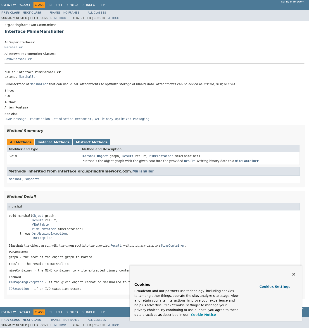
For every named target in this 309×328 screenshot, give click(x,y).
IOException (42, 238)
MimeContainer (161, 156)
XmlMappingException (49, 233)
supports (32, 179)
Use (50, 5)
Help (101, 5)
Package (25, 5)
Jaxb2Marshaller (18, 59)
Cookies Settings (274, 286)
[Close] (294, 274)
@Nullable (40, 224)
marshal (89, 156)
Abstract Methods (91, 142)
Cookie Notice (203, 314)
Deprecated (74, 5)
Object (102, 156)
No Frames (71, 12)
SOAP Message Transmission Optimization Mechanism (48, 119)
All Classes (97, 12)
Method (60, 18)
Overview (8, 5)
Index (90, 5)
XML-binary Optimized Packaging (122, 119)
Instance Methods (53, 142)
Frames (55, 12)
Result (127, 156)
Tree (59, 5)
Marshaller (14, 47)
